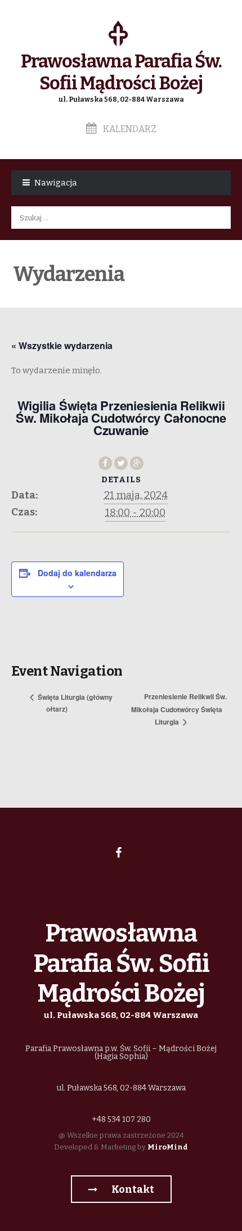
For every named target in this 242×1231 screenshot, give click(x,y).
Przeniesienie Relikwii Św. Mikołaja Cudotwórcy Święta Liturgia (179, 708)
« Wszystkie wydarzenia (62, 345)
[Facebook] (118, 852)
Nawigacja (55, 183)
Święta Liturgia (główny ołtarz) (74, 703)
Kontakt (132, 1189)
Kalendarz (128, 129)
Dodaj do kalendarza (77, 572)
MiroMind (167, 1147)
